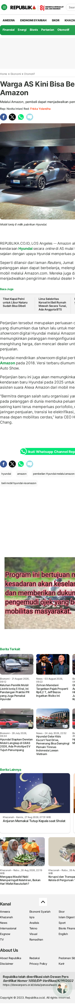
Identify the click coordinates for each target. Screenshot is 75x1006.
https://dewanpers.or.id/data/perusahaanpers (32, 984)
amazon (22, 473)
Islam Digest (66, 917)
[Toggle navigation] (4, 7)
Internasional (8, 928)
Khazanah (6, 917)
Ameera (5, 911)
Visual (33, 934)
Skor (61, 911)
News (3, 922)
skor (55, 20)
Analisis (34, 922)
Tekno (33, 928)
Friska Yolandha (40, 108)
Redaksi (34, 958)
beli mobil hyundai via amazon (18, 483)
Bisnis (34, 29)
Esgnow (5, 934)
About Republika (10, 958)
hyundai (6, 473)
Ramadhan (36, 939)
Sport (62, 922)
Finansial (9, 29)
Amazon (8, 363)
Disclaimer (6, 963)
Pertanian (47, 29)
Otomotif (63, 29)
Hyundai (25, 248)
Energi (22, 29)
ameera (9, 20)
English (63, 934)
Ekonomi (16, 73)
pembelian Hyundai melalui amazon (54, 473)
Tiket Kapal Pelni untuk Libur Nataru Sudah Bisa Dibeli (15, 302)
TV (2, 939)
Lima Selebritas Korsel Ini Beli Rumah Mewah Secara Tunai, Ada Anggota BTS (53, 304)
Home (3, 73)
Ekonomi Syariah (33, 20)
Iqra (31, 917)
